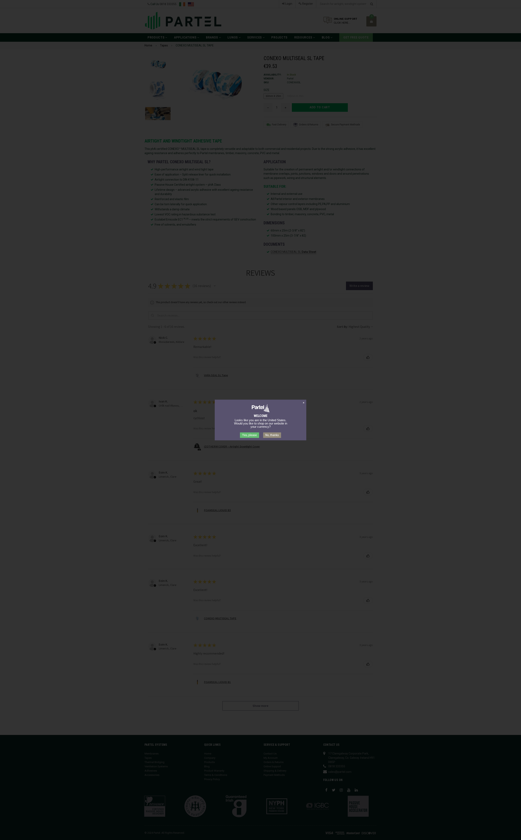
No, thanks (272, 435)
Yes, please (249, 435)
